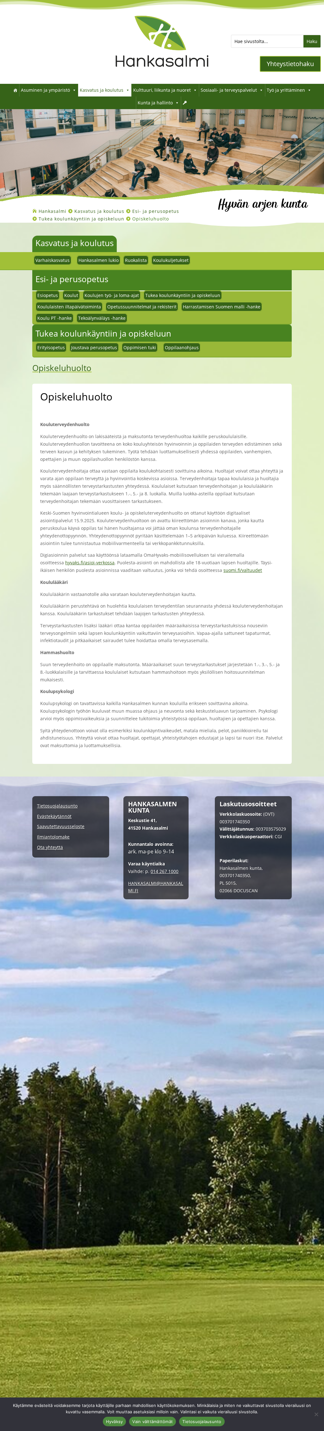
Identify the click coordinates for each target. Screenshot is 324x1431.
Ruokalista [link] (136, 260)
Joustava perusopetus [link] (94, 347)
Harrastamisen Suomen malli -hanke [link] (221, 307)
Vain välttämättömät (152, 1421)
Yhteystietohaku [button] (290, 63)
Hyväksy (114, 1421)
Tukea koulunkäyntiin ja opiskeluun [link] (182, 295)
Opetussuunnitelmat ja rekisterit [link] (142, 307)
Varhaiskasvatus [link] (52, 260)
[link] (162, 74)
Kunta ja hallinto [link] (155, 103)
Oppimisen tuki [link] (139, 347)
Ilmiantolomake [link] (53, 837)
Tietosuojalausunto (201, 1421)
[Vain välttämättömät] (316, 1414)
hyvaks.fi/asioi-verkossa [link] (90, 563)
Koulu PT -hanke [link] (54, 318)
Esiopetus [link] (47, 295)
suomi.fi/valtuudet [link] (242, 570)
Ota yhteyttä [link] (50, 847)
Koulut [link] (71, 295)
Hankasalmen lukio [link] (98, 260)
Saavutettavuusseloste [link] (60, 826)
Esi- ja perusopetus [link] (71, 279)
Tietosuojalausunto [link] (57, 806)
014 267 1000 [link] (164, 871)
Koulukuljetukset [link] (171, 260)
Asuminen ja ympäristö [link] (45, 90)
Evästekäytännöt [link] (54, 816)
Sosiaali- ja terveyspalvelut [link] (229, 90)
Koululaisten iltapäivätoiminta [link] (69, 307)
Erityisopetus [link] (51, 347)
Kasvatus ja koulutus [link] (101, 90)
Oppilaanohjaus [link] (182, 347)
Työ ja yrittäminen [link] (286, 90)
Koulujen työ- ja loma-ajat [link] (111, 295)
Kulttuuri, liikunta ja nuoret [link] (162, 90)
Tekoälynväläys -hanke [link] (102, 318)
